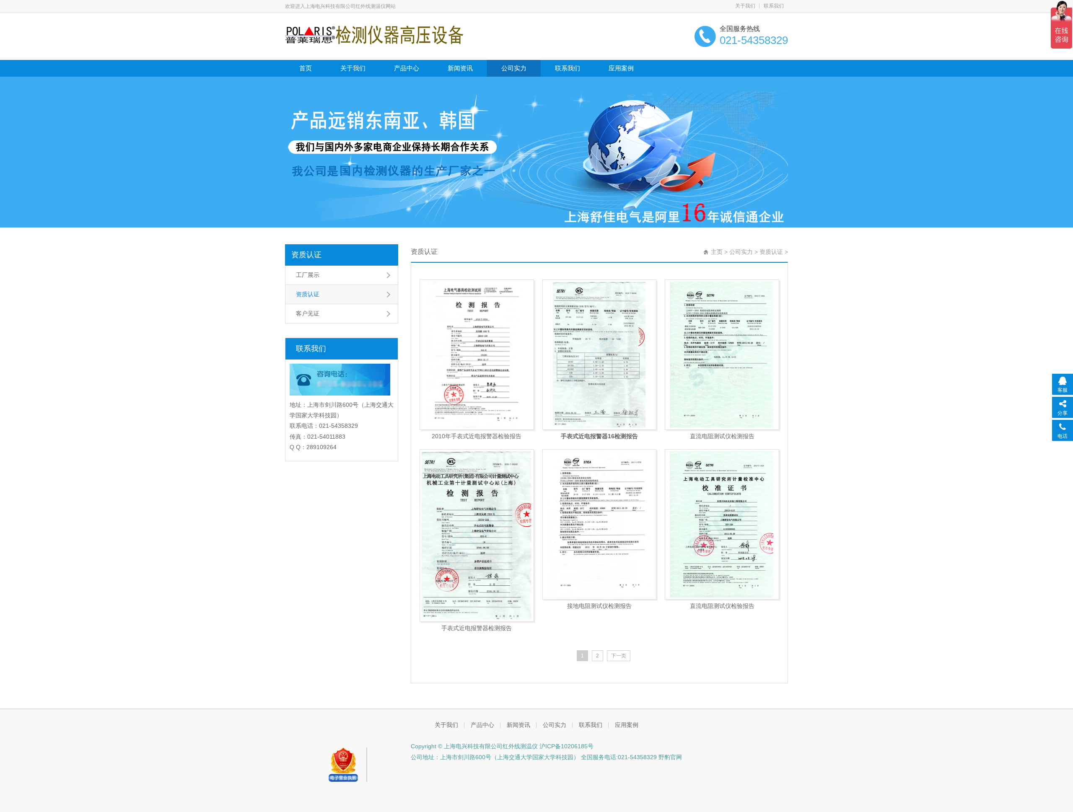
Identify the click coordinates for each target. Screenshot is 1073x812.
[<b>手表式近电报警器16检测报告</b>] (599, 354)
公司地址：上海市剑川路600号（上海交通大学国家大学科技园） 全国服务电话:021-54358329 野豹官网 (546, 757)
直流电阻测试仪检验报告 (722, 606)
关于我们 (745, 6)
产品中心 (406, 68)
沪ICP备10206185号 (566, 746)
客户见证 (307, 313)
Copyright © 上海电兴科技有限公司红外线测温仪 (474, 746)
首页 (305, 68)
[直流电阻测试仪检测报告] (722, 354)
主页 (717, 251)
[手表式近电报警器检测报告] (477, 535)
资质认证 (306, 255)
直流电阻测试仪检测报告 (722, 436)
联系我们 (774, 6)
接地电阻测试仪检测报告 (599, 606)
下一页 (618, 656)
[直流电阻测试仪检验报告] (722, 524)
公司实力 (513, 68)
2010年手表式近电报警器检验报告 (476, 436)
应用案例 (621, 68)
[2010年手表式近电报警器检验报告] (477, 354)
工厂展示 (307, 275)
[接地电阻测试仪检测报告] (599, 524)
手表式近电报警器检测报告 (476, 628)
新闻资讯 (460, 68)
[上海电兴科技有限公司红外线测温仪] (374, 34)
